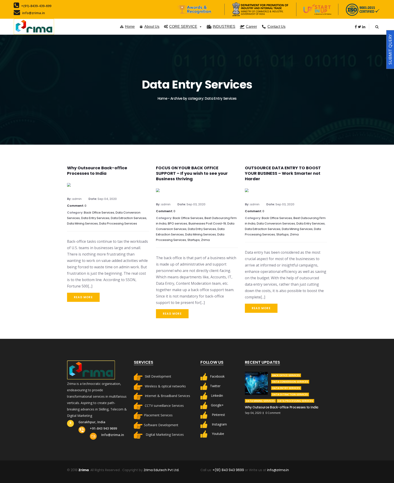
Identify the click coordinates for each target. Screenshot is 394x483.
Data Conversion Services (276, 223)
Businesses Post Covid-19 (207, 223)
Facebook (217, 376)
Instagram (219, 424)
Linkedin (217, 395)
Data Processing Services (118, 223)
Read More (83, 297)
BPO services (177, 223)
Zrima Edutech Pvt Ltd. (161, 470)
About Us (151, 27)
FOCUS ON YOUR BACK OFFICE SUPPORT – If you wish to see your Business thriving (192, 173)
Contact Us (276, 27)
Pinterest (218, 414)
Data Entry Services (95, 218)
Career (251, 27)
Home (130, 27)
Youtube (218, 433)
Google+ (217, 405)
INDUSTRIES (224, 27)
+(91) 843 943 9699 (229, 470)
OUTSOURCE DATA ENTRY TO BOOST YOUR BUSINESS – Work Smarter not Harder (283, 173)
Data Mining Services (82, 223)
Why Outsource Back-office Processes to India (97, 170)
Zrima (205, 240)
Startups (193, 240)
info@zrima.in (278, 470)
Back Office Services (99, 212)
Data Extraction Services (128, 218)
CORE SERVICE (183, 27)
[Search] (376, 26)
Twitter (215, 386)
